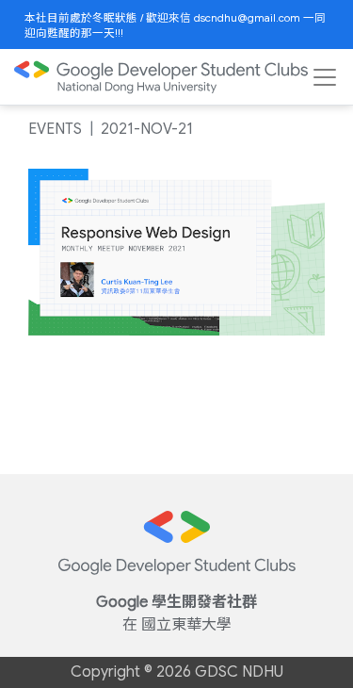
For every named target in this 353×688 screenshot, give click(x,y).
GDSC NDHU (239, 672)
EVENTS (55, 129)
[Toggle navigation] (325, 77)
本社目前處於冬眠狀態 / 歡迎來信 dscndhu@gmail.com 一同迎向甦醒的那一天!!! (175, 25)
